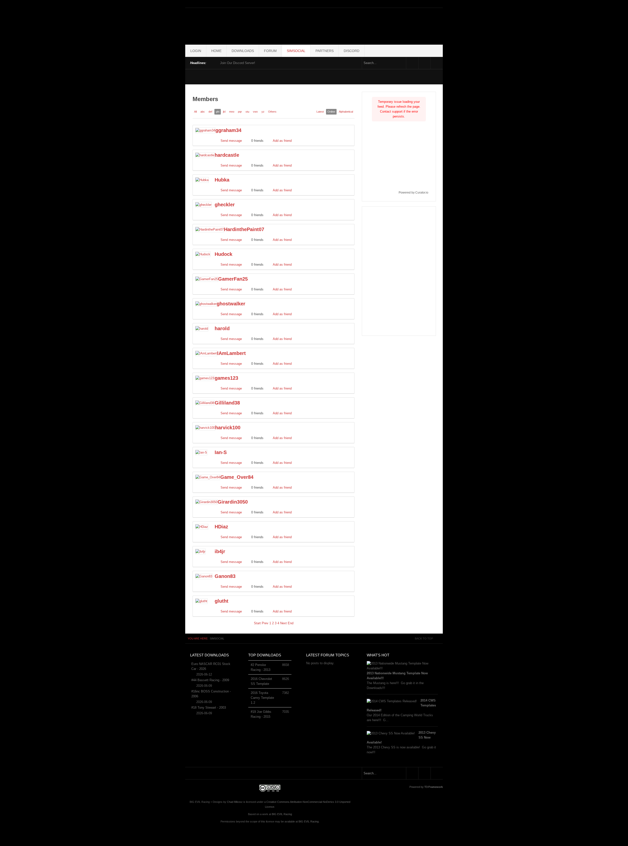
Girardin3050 (233, 502)
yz (263, 111)
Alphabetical (346, 111)
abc (202, 111)
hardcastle (227, 155)
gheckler (225, 204)
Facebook (412, 63)
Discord (351, 51)
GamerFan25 (233, 279)
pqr (240, 111)
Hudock (223, 254)
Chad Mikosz (235, 801)
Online (331, 111)
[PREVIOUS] (211, 62)
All (195, 111)
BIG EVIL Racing (282, 814)
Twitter (425, 63)
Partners (324, 51)
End (290, 623)
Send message (231, 141)
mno (231, 111)
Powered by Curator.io (413, 192)
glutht (221, 601)
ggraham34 (228, 130)
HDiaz (221, 526)
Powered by (426, 786)
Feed (437, 63)
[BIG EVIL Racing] (314, 25)
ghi (217, 111)
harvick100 (227, 427)
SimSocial (296, 51)
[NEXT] (215, 62)
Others (272, 111)
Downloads (243, 51)
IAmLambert (231, 353)
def (210, 111)
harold (222, 328)
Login (195, 51)
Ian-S (221, 452)
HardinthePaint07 (244, 229)
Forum (270, 51)
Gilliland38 (227, 402)
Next (283, 623)
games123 (226, 378)
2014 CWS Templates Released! (401, 705)
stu (247, 111)
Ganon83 (225, 576)
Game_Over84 (236, 477)
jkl (224, 111)
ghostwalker (231, 303)
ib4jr (220, 551)
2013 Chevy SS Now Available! (401, 737)
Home (216, 51)
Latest (320, 111)
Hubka (222, 179)
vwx (255, 111)
